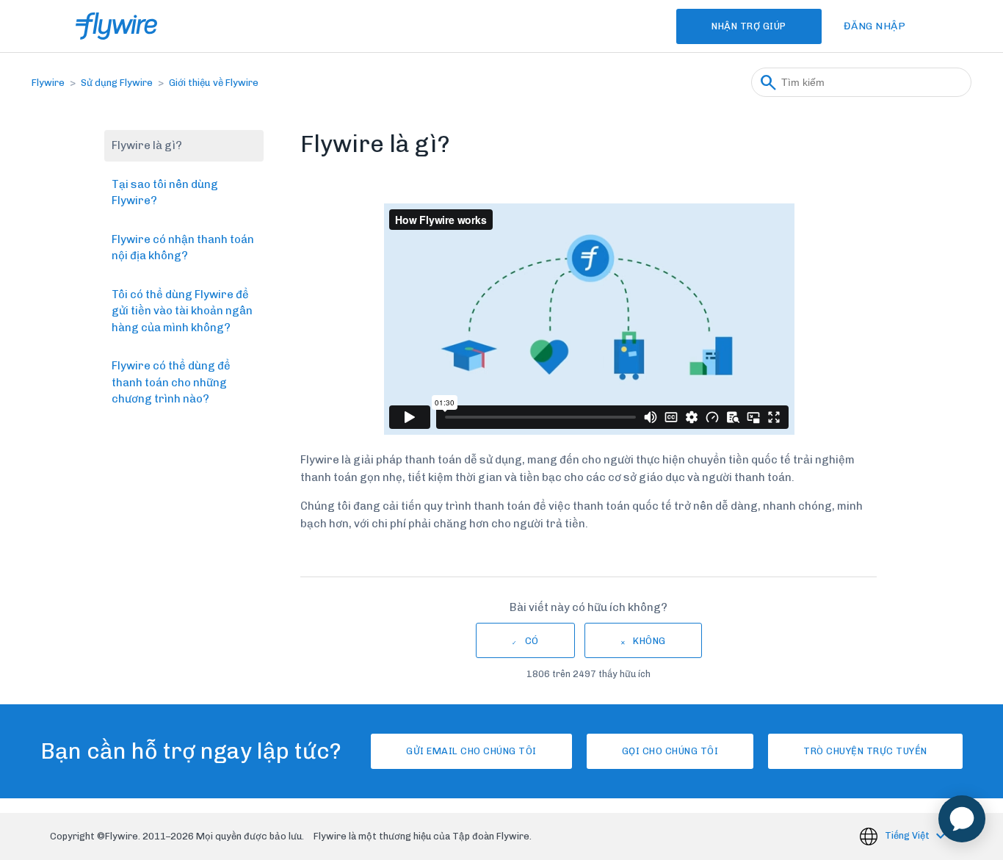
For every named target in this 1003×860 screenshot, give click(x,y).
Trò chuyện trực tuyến (865, 750)
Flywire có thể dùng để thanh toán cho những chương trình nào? (171, 382)
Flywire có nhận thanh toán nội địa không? (183, 248)
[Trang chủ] (116, 26)
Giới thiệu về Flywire (213, 82)
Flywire (48, 82)
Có (532, 640)
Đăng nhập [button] (875, 26)
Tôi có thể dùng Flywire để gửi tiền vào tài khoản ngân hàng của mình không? (182, 311)
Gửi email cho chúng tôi (471, 750)
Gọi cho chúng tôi (670, 750)
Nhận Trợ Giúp (748, 26)
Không (649, 640)
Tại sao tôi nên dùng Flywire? (165, 193)
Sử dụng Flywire (117, 82)
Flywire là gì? (147, 145)
